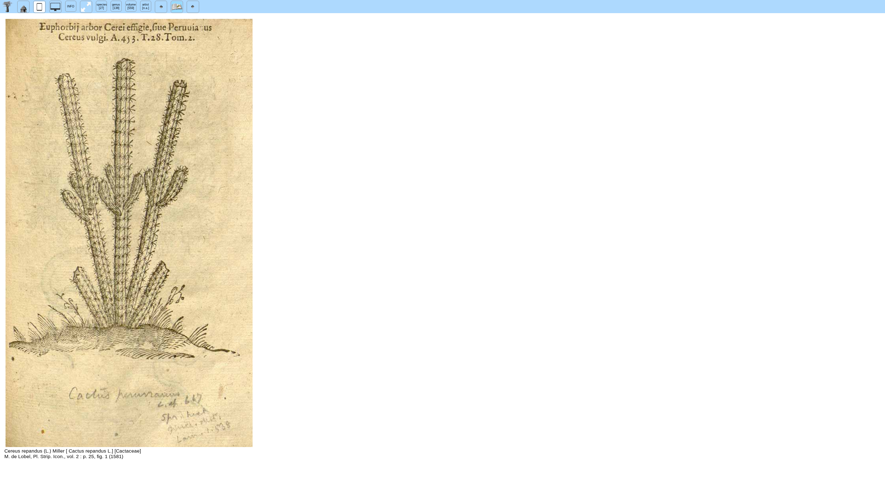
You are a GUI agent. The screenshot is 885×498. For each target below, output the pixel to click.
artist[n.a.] (145, 6)
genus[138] (116, 6)
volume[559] (131, 6)
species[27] (102, 6)
